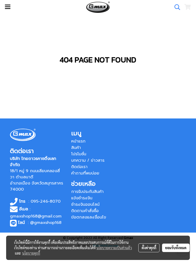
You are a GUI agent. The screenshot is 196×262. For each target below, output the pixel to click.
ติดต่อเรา (79, 167)
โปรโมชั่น (78, 154)
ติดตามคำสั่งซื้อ (85, 211)
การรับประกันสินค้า (87, 192)
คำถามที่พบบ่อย (85, 173)
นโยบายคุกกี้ (31, 253)
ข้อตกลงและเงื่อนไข (88, 217)
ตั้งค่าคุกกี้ (149, 247)
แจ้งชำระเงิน (81, 198)
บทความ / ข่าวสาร (87, 160)
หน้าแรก (78, 141)
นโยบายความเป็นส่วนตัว (114, 247)
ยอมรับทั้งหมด (176, 247)
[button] (175, 7)
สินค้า (76, 148)
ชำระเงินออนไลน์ (85, 204)
